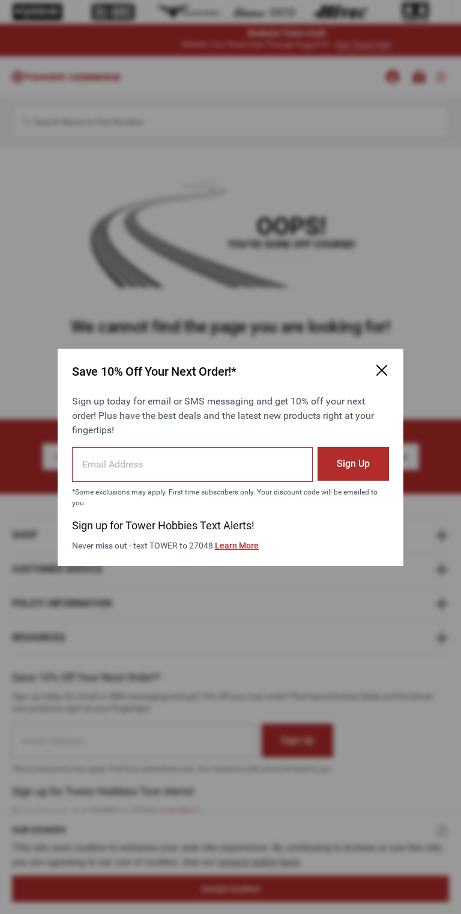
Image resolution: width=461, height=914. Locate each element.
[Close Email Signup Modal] (382, 370)
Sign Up (353, 463)
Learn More (237, 545)
